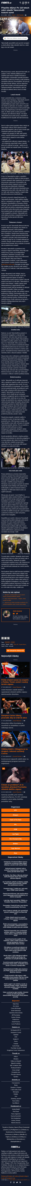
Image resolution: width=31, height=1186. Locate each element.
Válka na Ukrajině (16, 1061)
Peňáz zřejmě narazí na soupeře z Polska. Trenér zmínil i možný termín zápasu (15, 682)
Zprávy (11, 1127)
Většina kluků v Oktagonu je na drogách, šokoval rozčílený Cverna (14, 751)
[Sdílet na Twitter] (5, 638)
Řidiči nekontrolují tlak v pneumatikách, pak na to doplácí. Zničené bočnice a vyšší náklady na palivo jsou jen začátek (15, 925)
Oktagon (15, 815)
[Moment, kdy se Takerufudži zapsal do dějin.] (15, 162)
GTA (16, 1037)
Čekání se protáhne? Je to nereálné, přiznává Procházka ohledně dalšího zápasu (13, 787)
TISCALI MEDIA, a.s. (13, 1179)
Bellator (15, 843)
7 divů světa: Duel (16, 1089)
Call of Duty (15, 1046)
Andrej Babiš (16, 1109)
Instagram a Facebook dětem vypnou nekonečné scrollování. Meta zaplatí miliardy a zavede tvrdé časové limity (15, 863)
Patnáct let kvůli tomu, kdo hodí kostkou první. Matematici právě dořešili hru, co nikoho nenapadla (15, 895)
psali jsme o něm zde (8, 264)
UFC (15, 810)
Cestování (26, 1127)
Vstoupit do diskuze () (16, 650)
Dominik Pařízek (17, 756)
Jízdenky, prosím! (16, 1098)
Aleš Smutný (17, 611)
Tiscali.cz (5, 1127)
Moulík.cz (23, 1134)
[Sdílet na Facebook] (2, 638)
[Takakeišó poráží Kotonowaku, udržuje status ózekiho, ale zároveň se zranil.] (15, 315)
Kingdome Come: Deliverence (16, 1050)
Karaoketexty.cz (20, 1132)
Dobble (16, 1094)
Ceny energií (16, 1070)
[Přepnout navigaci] (23, 3)
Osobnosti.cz (10, 1132)
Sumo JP (16, 644)
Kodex (3, 1178)
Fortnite (16, 1043)
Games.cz (7, 1129)
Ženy (20, 1127)
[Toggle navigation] (28, 3)
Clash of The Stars (15, 819)
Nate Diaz (16, 1004)
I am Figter (15, 834)
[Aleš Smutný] (6, 614)
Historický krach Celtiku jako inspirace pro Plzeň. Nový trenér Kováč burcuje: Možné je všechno (15, 970)
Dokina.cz (15, 1137)
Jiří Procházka (16, 1015)
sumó (12, 642)
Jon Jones (16, 1006)
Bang (15, 1085)
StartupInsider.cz (16, 1141)
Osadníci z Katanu (15, 1087)
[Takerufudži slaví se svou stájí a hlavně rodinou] (15, 457)
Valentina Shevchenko (15, 1012)
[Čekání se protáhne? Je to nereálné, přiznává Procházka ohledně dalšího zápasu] (15, 775)
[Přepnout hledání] (20, 3)
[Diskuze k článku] (25, 15)
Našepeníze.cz (11, 1139)
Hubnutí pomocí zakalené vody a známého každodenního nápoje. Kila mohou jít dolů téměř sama (15, 870)
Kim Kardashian (16, 1118)
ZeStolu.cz (24, 1129)
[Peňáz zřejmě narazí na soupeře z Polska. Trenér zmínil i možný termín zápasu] (15, 670)
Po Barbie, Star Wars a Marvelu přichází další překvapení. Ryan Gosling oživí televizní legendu (15, 876)
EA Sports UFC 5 (16, 1030)
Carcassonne (16, 1083)
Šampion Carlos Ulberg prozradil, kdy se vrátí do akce (14, 717)
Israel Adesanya (16, 1010)
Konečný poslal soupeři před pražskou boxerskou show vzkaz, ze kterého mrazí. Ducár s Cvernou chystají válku (15, 964)
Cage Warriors (15, 848)
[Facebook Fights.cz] (11, 1182)
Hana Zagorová (15, 1114)
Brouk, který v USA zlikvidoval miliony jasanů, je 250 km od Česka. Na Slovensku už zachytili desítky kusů (15, 957)
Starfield (15, 1034)
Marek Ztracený (15, 1122)
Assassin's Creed (16, 1032)
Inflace (16, 1056)
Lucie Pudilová (15, 1024)
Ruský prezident (16, 1067)
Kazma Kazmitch (16, 1116)
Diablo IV (16, 1039)
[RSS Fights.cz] (20, 1182)
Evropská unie (16, 1072)
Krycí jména (15, 1101)
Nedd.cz (16, 1134)
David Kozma (16, 1021)
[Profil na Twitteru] (17, 613)
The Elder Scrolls (16, 1048)
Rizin (15, 853)
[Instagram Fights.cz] (14, 1182)
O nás (13, 1178)
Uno (16, 1096)
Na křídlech (15, 1103)
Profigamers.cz (15, 1129)
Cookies (16, 1176)
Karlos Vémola (15, 1017)
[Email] (14, 613)
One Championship (15, 839)
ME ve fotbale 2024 (15, 1065)
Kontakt (8, 1178)
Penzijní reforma (16, 1074)
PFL (15, 824)
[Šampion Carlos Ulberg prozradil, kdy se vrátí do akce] (15, 705)
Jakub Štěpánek (17, 687)
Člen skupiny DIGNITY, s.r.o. (24, 1179)
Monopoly (16, 1092)
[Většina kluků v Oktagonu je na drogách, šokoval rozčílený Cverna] (15, 739)
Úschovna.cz (9, 1134)
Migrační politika (16, 1063)
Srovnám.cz (20, 1139)
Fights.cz (8, 1137)
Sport (16, 1127)
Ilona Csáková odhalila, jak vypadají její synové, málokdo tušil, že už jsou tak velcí (15, 912)
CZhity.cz (22, 1137)
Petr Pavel (16, 1111)
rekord (7, 642)
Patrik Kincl (15, 1019)
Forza (16, 1041)
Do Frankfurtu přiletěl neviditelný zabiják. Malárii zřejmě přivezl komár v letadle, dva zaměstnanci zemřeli (15, 883)
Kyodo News (22, 644)
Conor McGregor (16, 1008)
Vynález (15, 1076)
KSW (15, 829)
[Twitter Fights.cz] (17, 1182)
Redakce (10, 1176)
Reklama (4, 1176)
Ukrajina (15, 1059)
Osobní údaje (24, 1176)
